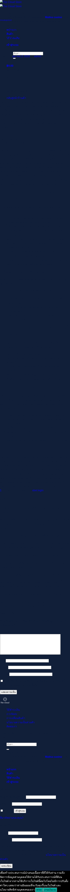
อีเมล (3, 667)
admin (37, 56)
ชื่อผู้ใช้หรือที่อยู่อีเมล (12, 797)
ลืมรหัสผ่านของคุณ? (11, 817)
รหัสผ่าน (5, 803)
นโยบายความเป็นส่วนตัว (21, 722)
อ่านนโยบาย (50, 890)
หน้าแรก (11, 769)
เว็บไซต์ (4, 674)
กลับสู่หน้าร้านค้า (16, 98)
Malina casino (53, 17)
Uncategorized (6, 20)
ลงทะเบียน (6, 866)
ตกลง (39, 890)
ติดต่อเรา (12, 726)
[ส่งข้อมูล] (8, 749)
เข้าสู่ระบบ (20, 811)
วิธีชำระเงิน (13, 709)
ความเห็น (6, 632)
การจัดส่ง (12, 714)
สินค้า (10, 773)
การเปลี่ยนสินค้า (16, 718)
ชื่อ (2, 660)
